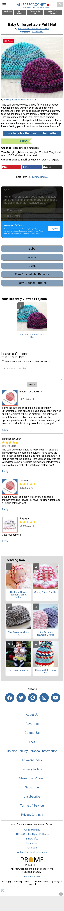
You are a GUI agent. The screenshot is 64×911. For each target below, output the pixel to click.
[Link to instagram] (44, 697)
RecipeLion (32, 843)
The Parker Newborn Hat (18, 633)
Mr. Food (32, 847)
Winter (32, 257)
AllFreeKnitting (32, 829)
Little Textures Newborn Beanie (45, 633)
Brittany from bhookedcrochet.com (33, 28)
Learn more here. (32, 876)
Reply (5, 429)
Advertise (32, 724)
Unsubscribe (32, 796)
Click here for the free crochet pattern (32, 133)
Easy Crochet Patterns (32, 283)
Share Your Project (32, 778)
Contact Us (32, 733)
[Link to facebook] (9, 697)
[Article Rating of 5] (25, 31)
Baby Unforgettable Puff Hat (32, 335)
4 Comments (37, 31)
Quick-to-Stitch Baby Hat (45, 671)
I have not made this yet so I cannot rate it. (28, 361)
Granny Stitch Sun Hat (45, 592)
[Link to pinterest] (32, 697)
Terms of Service (32, 805)
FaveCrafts (32, 838)
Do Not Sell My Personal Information (32, 751)
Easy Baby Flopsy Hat (18, 670)
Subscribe (32, 787)
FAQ (32, 742)
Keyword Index (32, 760)
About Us (32, 714)
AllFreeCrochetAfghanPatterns (32, 834)
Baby (32, 248)
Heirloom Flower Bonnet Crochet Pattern (18, 595)
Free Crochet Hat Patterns (32, 274)
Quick (32, 266)
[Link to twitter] (21, 697)
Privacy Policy (32, 769)
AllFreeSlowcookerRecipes (32, 852)
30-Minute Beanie (38, 176)
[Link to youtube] (55, 697)
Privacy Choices (32, 815)
